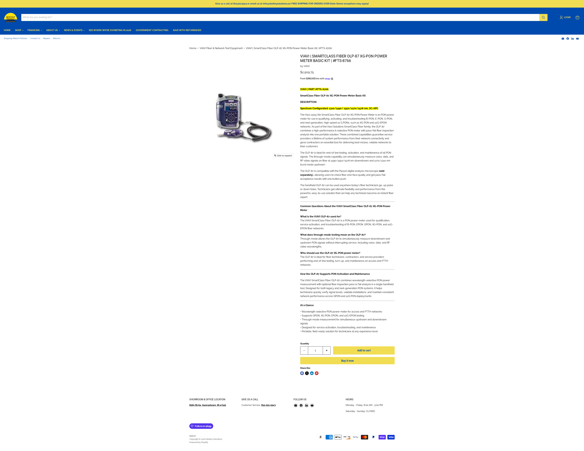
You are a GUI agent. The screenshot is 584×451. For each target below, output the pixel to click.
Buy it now (347, 360)
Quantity (304, 343)
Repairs (46, 38)
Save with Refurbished (187, 30)
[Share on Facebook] (302, 373)
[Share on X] (307, 373)
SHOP (18, 30)
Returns (56, 38)
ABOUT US (52, 30)
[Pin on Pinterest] (316, 373)
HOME (7, 30)
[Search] (543, 17)
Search (192, 436)
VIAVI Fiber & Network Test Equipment (221, 48)
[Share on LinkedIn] (312, 373)
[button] (566, 17)
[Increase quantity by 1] (327, 350)
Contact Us (35, 38)
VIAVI (307, 66)
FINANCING (34, 30)
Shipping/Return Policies (15, 38)
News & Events (73, 30)
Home (192, 48)
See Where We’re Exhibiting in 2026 (110, 30)
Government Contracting (152, 30)
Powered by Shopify (198, 442)
